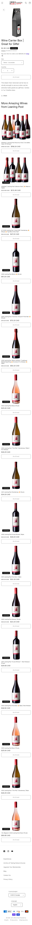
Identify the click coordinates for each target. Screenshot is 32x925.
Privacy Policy (8, 879)
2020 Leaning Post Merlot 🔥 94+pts (11, 274)
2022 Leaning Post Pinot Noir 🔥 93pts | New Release (16, 705)
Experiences (7, 859)
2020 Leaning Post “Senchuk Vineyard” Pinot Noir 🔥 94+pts (16, 317)
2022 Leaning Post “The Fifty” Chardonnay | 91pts (15, 790)
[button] (2, 3)
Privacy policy (14, 920)
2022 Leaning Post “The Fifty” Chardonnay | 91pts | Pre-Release (15, 448)
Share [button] (5, 95)
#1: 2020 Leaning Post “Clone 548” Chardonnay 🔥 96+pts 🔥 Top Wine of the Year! (15, 231)
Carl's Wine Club (15, 917)
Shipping (3, 50)
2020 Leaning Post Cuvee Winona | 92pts (12, 534)
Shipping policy (23, 920)
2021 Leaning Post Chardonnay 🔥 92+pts (12, 492)
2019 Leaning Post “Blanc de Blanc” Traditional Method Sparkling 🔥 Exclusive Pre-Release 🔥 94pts (14, 362)
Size (2, 59)
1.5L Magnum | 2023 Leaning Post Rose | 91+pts (14, 833)
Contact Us (7, 875)
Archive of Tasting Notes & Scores (14, 863)
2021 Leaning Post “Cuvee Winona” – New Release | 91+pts (15, 662)
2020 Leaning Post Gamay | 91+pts (11, 619)
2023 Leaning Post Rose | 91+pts (10, 748)
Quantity (3, 67)
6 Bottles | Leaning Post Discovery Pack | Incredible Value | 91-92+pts (15, 143)
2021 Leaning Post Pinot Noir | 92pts (11, 577)
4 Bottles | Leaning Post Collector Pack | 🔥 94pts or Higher (15, 187)
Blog (5, 871)
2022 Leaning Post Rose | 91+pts (10, 405)
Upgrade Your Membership (12, 867)
